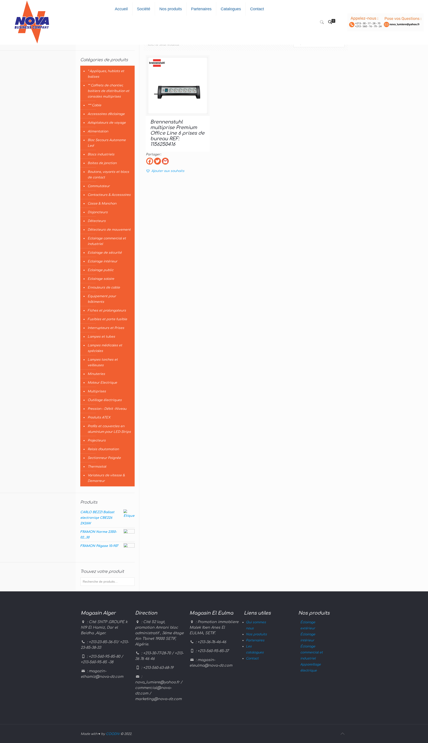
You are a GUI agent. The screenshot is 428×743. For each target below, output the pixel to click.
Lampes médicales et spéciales (105, 348)
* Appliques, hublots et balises (106, 73)
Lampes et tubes (101, 336)
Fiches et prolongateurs (107, 310)
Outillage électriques (105, 400)
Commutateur (99, 186)
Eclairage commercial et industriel (107, 241)
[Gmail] (165, 161)
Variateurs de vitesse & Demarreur (106, 478)
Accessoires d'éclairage (106, 114)
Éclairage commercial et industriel (311, 652)
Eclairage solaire (101, 278)
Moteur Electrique (102, 382)
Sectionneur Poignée (104, 458)
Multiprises (97, 391)
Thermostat (97, 466)
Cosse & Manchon (102, 203)
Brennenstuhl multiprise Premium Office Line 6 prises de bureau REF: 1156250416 (177, 133)
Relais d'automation (103, 449)
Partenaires (255, 640)
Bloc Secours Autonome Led (107, 142)
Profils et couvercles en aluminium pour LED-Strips (109, 429)
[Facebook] (149, 161)
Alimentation (98, 131)
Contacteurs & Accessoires (109, 195)
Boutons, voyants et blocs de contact (108, 174)
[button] (165, 171)
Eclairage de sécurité (105, 252)
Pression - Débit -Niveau (107, 408)
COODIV (113, 734)
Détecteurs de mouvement (109, 229)
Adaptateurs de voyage (107, 122)
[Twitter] (157, 161)
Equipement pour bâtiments (102, 299)
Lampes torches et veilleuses (103, 362)
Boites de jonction (102, 163)
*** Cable (94, 105)
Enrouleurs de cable (104, 287)
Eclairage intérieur (102, 261)
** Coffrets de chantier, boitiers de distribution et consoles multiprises (108, 91)
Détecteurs (97, 221)
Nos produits (256, 634)
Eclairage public (100, 270)
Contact (252, 658)
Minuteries (96, 374)
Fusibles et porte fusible (107, 319)
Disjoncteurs (98, 212)
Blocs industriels (101, 154)
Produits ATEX (99, 417)
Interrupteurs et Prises (106, 328)
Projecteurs (97, 440)
